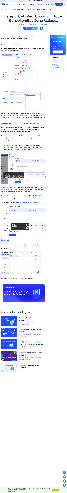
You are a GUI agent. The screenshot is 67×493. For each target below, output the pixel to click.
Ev (2, 9)
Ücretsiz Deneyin (30, 28)
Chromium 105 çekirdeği (56, 60)
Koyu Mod (54, 70)
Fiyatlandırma (39, 2)
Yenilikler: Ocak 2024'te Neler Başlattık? (11, 317)
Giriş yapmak (51, 4)
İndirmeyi (25, 278)
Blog (5, 9)
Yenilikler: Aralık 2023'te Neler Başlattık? (11, 328)
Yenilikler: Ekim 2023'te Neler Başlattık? (11, 363)
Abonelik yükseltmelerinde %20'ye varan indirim (57, 66)
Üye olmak (59, 4)
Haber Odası (11, 9)
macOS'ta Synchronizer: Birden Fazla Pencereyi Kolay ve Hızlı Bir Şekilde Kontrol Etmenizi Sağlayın (23, 340)
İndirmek (45, 2)
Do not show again (47, 0)
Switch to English (38, 0)
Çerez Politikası (12, 491)
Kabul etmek (55, 490)
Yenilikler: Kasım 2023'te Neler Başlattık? (11, 351)
